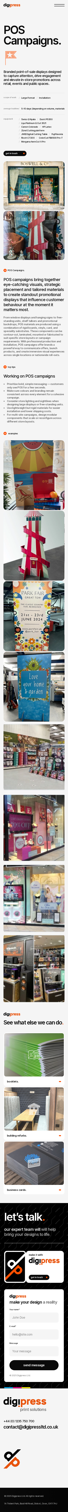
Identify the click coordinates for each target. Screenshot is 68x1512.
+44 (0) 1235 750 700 (18, 1421)
